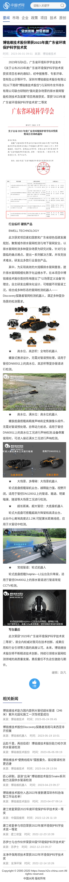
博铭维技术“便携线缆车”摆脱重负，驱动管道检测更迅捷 (34, 761)
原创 (62, 18)
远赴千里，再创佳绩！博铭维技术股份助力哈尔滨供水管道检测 (34, 745)
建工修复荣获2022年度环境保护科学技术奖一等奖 (33, 811)
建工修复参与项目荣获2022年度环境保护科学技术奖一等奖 (33, 827)
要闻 (6, 18)
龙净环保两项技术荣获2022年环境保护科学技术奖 (33, 856)
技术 (53, 18)
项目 (43, 18)
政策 (34, 18)
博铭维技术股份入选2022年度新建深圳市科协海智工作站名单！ (33, 794)
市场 (15, 18)
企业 (25, 18)
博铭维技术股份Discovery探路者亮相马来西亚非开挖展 (34, 728)
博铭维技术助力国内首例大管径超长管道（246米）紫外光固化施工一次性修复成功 (32, 712)
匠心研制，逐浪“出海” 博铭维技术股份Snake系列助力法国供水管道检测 (34, 778)
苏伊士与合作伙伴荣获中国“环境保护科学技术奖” (34, 842)
